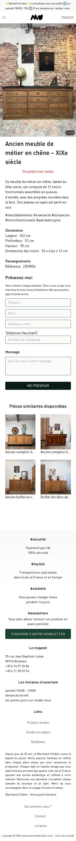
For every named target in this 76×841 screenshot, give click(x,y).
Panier (67, 17)
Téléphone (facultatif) (21, 333)
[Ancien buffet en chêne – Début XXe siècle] (20, 480)
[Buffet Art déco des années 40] (56, 480)
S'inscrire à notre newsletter (38, 634)
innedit (70, 835)
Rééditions (38, 742)
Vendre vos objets (38, 732)
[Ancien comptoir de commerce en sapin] (20, 434)
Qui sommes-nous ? (38, 806)
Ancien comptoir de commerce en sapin (34, 452)
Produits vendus (38, 722)
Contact (40, 816)
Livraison (40, 825)
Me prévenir (38, 385)
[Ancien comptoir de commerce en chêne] (56, 434)
